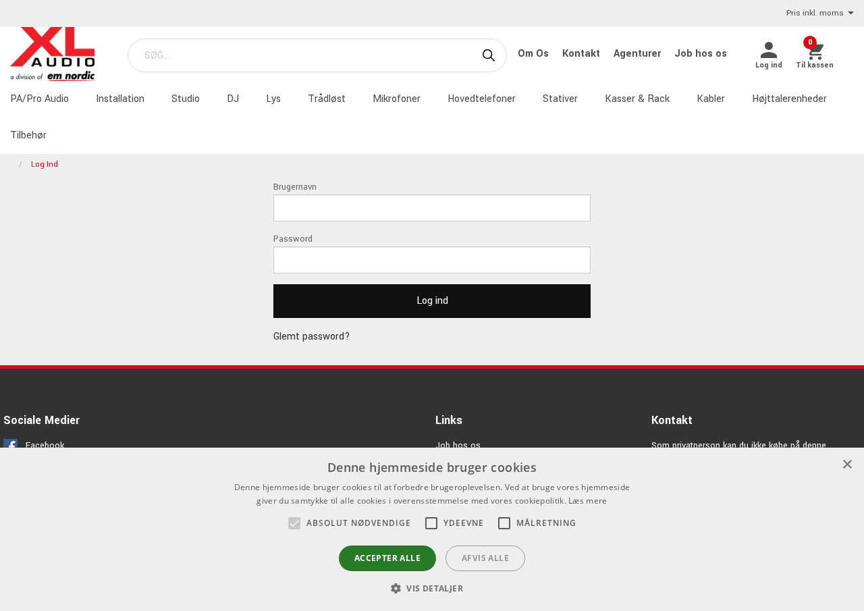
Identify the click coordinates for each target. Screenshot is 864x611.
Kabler (711, 99)
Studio (185, 99)
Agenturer (639, 54)
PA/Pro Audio (39, 99)
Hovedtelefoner (482, 99)
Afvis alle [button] (485, 558)
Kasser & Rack (637, 99)
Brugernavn (295, 187)
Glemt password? (311, 336)
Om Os (534, 54)
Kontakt (582, 54)
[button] (294, 523)
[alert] (432, 529)
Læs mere (587, 500)
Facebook (45, 446)
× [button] (847, 465)
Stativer (560, 99)
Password (293, 239)
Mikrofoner (397, 99)
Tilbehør (28, 135)
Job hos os (700, 54)
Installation (120, 99)
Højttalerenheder (789, 99)
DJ (233, 99)
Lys (273, 99)
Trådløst (327, 99)
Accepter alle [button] (387, 558)
